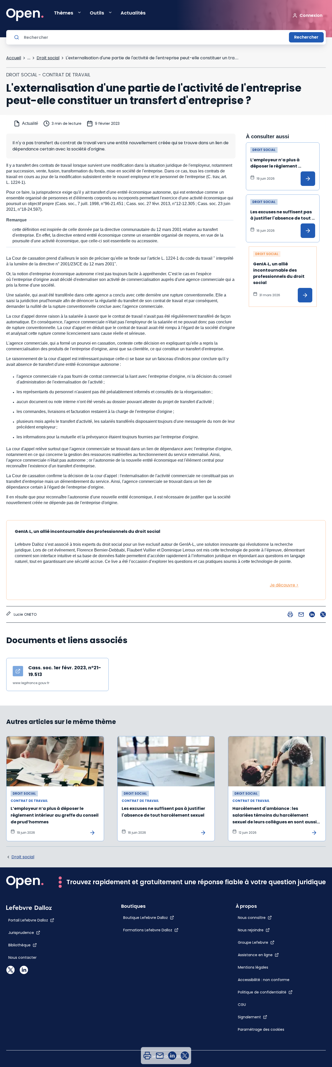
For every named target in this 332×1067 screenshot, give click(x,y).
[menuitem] (147, 1055)
